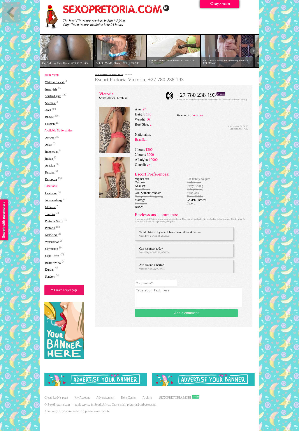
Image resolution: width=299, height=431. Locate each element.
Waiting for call (55, 82)
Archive (147, 397)
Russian (50, 172)
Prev (45, 50)
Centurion (51, 193)
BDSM (49, 117)
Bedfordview (53, 262)
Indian (49, 158)
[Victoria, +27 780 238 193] (114, 151)
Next (253, 50)
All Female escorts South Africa (109, 74)
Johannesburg (53, 200)
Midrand (50, 207)
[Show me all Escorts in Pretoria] (116, 12)
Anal (48, 110)
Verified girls (53, 96)
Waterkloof (52, 241)
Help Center (128, 397)
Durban (49, 269)
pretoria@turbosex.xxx (141, 404)
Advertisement (105, 397)
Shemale (50, 103)
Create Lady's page (65, 290)
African (50, 137)
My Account (221, 3)
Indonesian (51, 151)
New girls (51, 89)
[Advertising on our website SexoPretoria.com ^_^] (95, 385)
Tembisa (50, 214)
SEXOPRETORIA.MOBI (175, 397)
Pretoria (50, 228)
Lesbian (50, 124)
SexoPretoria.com (59, 404)
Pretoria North (54, 221)
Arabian (50, 165)
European (51, 179)
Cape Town (52, 255)
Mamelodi (51, 235)
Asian (48, 144)
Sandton (50, 276)
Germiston (51, 248)
